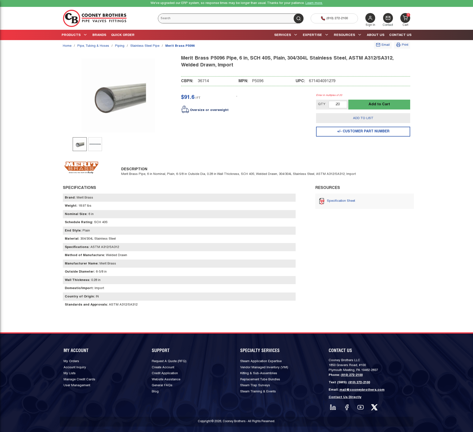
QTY (321, 104)
